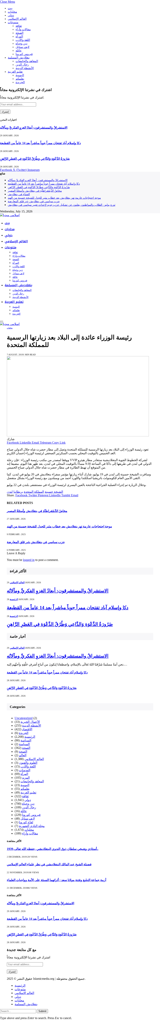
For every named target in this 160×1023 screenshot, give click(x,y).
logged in (29, 560)
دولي (11, 15)
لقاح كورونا (26, 822)
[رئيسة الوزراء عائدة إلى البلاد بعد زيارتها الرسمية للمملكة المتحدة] (78, 435)
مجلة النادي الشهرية (32, 826)
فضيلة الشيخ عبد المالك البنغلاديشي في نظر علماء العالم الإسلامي (49, 864)
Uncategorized (24, 718)
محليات (12, 11)
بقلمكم (20, 78)
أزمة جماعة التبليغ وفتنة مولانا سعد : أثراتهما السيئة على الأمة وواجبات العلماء (56, 880)
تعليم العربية (15, 71)
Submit (42, 1011)
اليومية (20, 75)
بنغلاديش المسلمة (19, 57)
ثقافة (19, 25)
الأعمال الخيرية (30, 721)
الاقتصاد (27, 729)
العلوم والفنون (28, 762)
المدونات (24, 770)
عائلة (19, 50)
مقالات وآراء (23, 29)
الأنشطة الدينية (25, 68)
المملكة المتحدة (34, 491)
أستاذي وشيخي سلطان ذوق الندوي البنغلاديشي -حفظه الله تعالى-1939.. (52, 849)
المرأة (19, 36)
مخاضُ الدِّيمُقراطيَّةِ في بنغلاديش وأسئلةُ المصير (35, 190)
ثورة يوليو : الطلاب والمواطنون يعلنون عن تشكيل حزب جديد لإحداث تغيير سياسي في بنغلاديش (61, 204)
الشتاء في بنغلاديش (19, 194)
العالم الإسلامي (17, 18)
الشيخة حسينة (54, 491)
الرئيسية (14, 599)
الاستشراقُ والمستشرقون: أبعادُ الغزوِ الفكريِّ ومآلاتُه (33, 127)
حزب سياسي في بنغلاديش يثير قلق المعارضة (34, 201)
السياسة (25, 740)
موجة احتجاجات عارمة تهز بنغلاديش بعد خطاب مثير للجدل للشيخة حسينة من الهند (54, 197)
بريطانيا (18, 491)
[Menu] (1, 321)
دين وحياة (21, 43)
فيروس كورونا (24, 54)
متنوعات (13, 22)
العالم (22, 755)
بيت (10, 8)
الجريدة (20, 82)
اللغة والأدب (23, 40)
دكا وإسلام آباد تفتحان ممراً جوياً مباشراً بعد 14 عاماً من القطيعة (40, 143)
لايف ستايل (22, 47)
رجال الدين (22, 64)
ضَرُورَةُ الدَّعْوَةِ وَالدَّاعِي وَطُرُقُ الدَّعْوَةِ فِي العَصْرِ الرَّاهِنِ (35, 158)
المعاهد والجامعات (27, 61)
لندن (10, 491)
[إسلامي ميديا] (10, 215)
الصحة (19, 32)
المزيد (26, 777)
